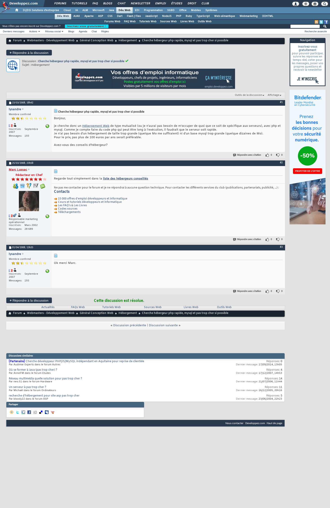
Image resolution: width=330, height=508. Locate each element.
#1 (281, 102)
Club (205, 3)
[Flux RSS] (316, 22)
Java (111, 10)
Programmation (153, 10)
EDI (137, 10)
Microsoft (98, 10)
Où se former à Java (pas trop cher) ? (33, 370)
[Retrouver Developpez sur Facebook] (326, 22)
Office (183, 10)
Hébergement (128, 40)
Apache (89, 16)
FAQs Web (78, 307)
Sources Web (168, 21)
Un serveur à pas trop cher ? (27, 387)
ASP (100, 16)
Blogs (107, 3)
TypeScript (203, 16)
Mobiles (196, 10)
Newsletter (140, 3)
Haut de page (274, 423)
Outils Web (204, 21)
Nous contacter (234, 423)
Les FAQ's (64, 206)
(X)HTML (267, 16)
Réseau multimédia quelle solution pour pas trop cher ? (45, 379)
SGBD (171, 10)
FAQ (95, 3)
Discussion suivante (163, 325)
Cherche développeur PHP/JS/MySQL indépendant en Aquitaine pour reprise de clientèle (85, 361)
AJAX (76, 16)
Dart (119, 16)
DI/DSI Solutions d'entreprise (41, 10)
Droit (191, 3)
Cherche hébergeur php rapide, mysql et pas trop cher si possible (81, 61)
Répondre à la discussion (29, 53)
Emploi (160, 3)
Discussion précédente (129, 325)
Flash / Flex (134, 16)
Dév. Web (124, 10)
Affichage (273, 95)
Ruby (189, 16)
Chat (121, 3)
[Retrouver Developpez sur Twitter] (321, 22)
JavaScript (151, 16)
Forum (17, 40)
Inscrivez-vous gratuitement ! (86, 26)
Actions (33, 31)
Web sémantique (224, 16)
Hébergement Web (95, 126)
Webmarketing (249, 16)
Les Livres (80, 206)
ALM (85, 10)
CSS (110, 16)
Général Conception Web (96, 40)
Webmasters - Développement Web (51, 40)
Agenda (83, 31)
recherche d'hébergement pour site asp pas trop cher (44, 396)
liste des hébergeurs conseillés (125, 179)
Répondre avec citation (249, 155)
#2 (281, 162)
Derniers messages (13, 31)
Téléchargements (69, 212)
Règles (105, 31)
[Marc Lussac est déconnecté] (29, 201)
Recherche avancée (316, 31)
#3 (281, 247)
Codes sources (67, 209)
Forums (60, 3)
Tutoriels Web (147, 21)
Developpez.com (255, 423)
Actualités (48, 307)
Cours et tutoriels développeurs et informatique (90, 202)
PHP (178, 16)
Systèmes (211, 10)
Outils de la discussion (248, 95)
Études (177, 3)
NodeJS (167, 16)
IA (76, 10)
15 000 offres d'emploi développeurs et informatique (92, 199)
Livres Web (187, 21)
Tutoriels (79, 3)
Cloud (67, 10)
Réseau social (53, 31)
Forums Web (112, 21)
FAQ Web (130, 21)
